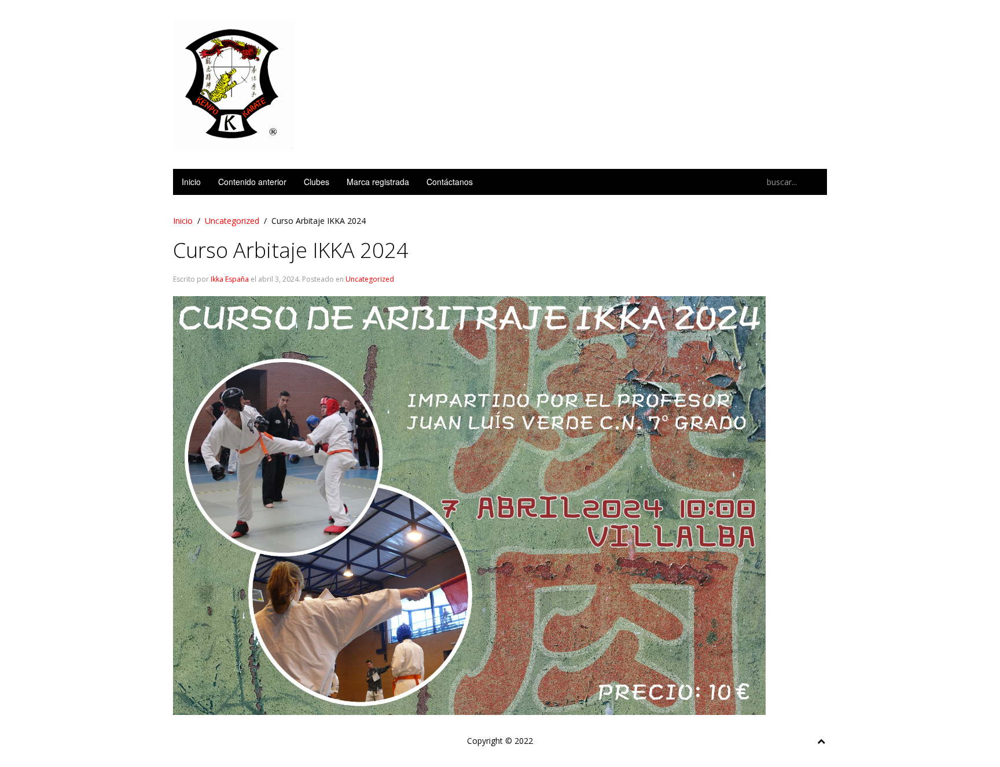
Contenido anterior (252, 181)
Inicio (191, 181)
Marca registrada (378, 181)
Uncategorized (232, 220)
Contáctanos (450, 181)
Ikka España (230, 279)
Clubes (316, 181)
